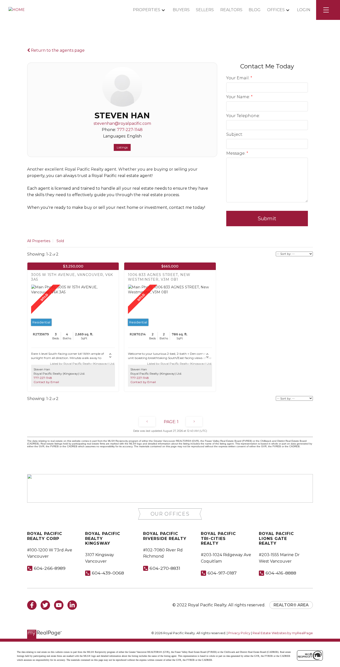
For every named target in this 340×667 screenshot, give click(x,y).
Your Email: (238, 78)
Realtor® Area (291, 605)
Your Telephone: (243, 115)
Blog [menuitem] (255, 9)
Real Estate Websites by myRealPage (283, 633)
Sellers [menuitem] (205, 9)
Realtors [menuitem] (231, 9)
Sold (60, 241)
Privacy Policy (239, 633)
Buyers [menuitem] (181, 9)
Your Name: (238, 96)
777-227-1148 (130, 129)
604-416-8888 (281, 573)
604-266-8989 (49, 568)
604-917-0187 (222, 573)
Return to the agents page (57, 50)
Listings (122, 147)
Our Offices (170, 514)
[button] (170, 514)
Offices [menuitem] (276, 9)
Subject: (234, 134)
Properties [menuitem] (146, 9)
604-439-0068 (108, 573)
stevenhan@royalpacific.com (122, 123)
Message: (236, 153)
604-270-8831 (165, 568)
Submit (267, 219)
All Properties (38, 241)
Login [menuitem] (303, 9)
